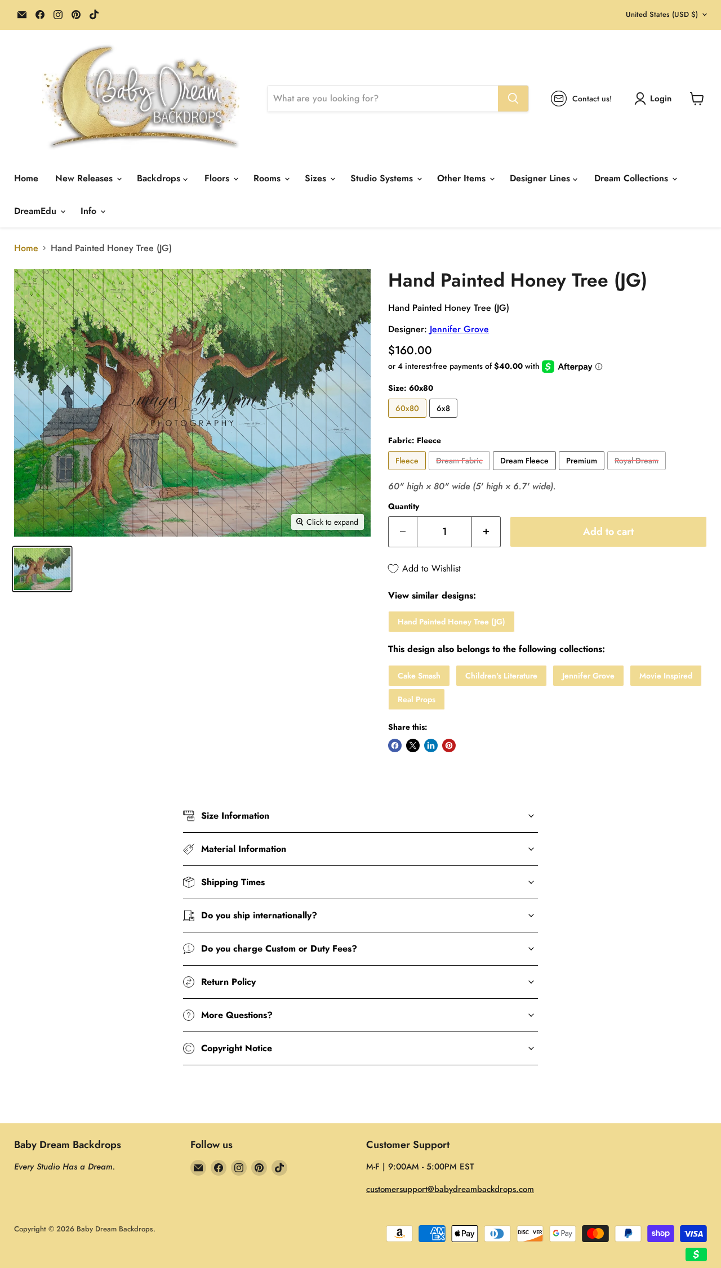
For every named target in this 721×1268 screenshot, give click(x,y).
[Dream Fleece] (526, 472)
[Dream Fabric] (461, 472)
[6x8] (444, 420)
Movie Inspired (665, 675)
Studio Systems (383, 178)
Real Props (416, 699)
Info (90, 210)
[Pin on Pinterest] (449, 745)
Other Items (462, 178)
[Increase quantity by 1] (486, 531)
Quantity (403, 506)
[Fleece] (408, 472)
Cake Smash (419, 675)
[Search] (513, 98)
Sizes (317, 178)
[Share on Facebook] (395, 745)
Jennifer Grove (459, 329)
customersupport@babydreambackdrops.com (450, 1189)
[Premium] (583, 472)
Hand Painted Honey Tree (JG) (451, 621)
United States (662, 14)
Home (26, 178)
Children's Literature (501, 675)
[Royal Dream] (638, 472)
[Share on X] (413, 745)
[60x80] (408, 420)
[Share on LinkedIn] (431, 745)
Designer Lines (541, 178)
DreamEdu (36, 210)
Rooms (268, 178)
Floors (218, 178)
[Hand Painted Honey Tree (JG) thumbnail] (42, 569)
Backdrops (160, 178)
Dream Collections (632, 178)
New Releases (85, 178)
